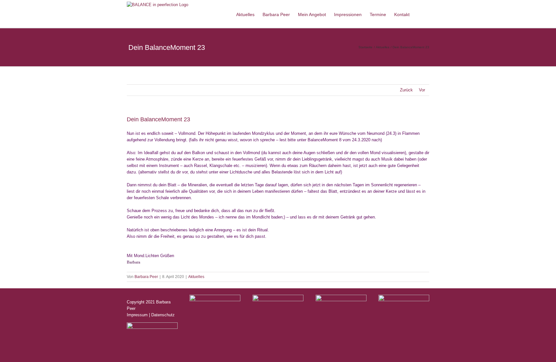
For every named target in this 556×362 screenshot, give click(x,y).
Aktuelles (196, 276)
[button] (419, 14)
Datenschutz (163, 314)
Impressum (137, 314)
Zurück (406, 90)
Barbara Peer (146, 276)
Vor (422, 90)
